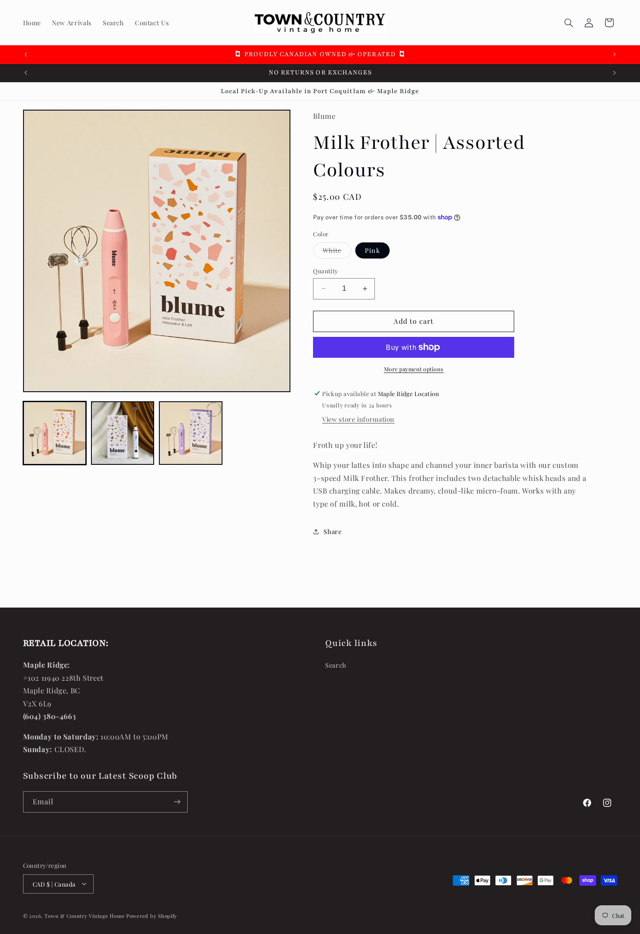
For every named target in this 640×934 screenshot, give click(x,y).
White (337, 252)
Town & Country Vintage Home (84, 915)
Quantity (325, 271)
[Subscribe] (177, 802)
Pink (372, 250)
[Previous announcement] (25, 54)
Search (336, 665)
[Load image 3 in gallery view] (190, 433)
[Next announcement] (614, 54)
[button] (569, 23)
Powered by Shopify (151, 915)
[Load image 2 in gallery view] (123, 433)
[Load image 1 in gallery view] (55, 433)
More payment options (414, 369)
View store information (358, 419)
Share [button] (332, 531)
